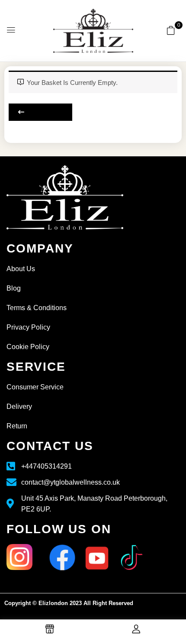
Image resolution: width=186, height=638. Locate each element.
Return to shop (40, 112)
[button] (171, 30)
